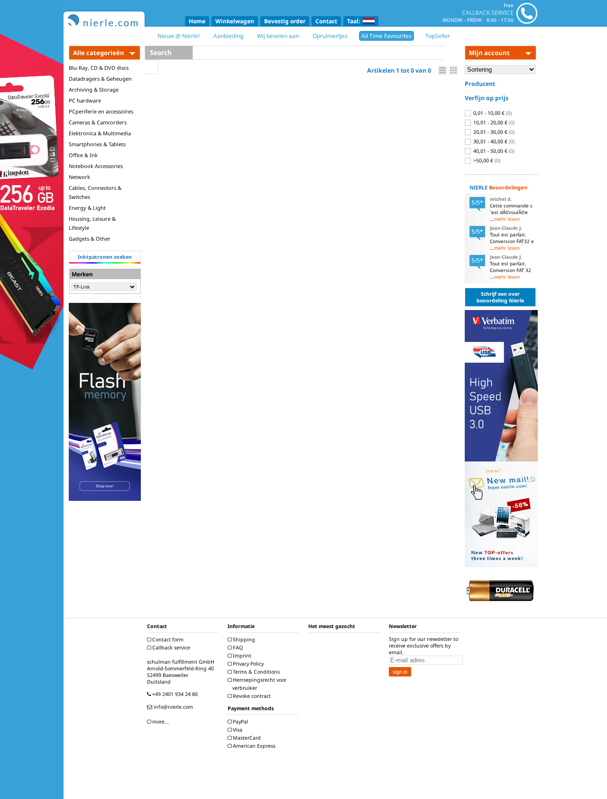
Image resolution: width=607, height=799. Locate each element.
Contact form (167, 639)
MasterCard (246, 737)
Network (79, 176)
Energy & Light (87, 207)
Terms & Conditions (255, 671)
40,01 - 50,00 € (493, 151)
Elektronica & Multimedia (100, 133)
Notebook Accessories (96, 165)
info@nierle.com (172, 707)
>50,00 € (486, 160)
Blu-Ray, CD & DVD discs (99, 67)
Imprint (241, 655)
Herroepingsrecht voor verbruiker (258, 684)
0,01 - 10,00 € (492, 113)
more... (160, 721)
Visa (236, 729)
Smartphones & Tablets (97, 144)
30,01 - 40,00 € (493, 141)
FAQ (237, 647)
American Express (253, 746)
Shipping (243, 639)
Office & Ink (83, 155)
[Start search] (151, 67)
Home (197, 21)
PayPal (239, 721)
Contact (326, 21)
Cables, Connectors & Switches (95, 192)
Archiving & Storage (94, 89)
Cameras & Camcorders (98, 122)
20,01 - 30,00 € (493, 132)
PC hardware (85, 100)
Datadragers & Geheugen (100, 78)
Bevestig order (284, 21)
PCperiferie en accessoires (101, 111)
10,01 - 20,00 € (493, 122)
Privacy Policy (247, 663)
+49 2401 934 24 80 (174, 694)
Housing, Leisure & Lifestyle (92, 223)
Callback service (170, 647)
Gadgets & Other (89, 238)
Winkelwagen (234, 21)
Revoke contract (251, 696)
